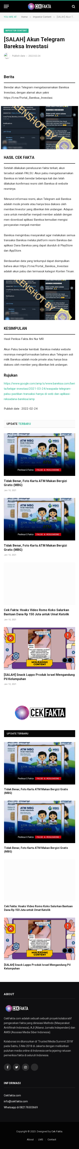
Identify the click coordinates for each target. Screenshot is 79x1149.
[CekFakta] (39, 6)
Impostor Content (16, 31)
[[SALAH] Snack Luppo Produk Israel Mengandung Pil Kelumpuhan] (39, 648)
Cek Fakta (56, 1131)
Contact (52, 1139)
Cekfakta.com (12, 1095)
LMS (40, 1139)
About (30, 1139)
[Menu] (6, 6)
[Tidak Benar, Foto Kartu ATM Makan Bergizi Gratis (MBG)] (39, 454)
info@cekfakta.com (16, 1101)
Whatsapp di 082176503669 (21, 1107)
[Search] (73, 6)
